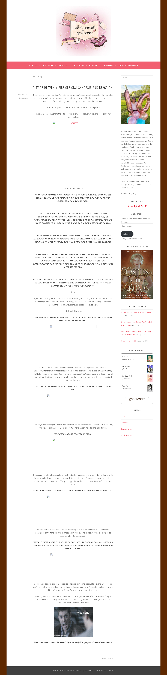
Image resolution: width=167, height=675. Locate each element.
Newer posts (106, 658)
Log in (123, 416)
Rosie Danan (126, 369)
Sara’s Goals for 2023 (128, 341)
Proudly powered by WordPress (68, 671)
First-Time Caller (127, 376)
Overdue (124, 356)
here (40, 95)
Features (62, 65)
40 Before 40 (48, 65)
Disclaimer (108, 65)
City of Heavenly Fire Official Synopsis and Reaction (73, 87)
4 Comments (23, 98)
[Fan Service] (150, 372)
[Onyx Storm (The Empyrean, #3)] (150, 392)
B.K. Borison (126, 379)
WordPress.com (106, 671)
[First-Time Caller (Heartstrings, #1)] (150, 381)
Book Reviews (78, 65)
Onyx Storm (125, 386)
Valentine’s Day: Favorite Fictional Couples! (136, 312)
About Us (33, 65)
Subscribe (127, 234)
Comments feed (127, 429)
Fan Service (125, 366)
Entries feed (125, 422)
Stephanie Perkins (128, 359)
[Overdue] (150, 362)
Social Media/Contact (128, 65)
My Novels (93, 65)
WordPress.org (126, 435)
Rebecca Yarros (127, 388)
